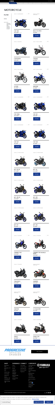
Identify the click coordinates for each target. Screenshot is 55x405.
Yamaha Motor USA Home (32, 366)
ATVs (5, 370)
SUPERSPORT (8, 23)
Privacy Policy (31, 377)
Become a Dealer (23, 370)
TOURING (8, 27)
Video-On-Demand (14, 371)
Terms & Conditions (32, 379)
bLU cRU (13, 366)
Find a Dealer (22, 365)
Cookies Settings (6, 402)
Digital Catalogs (7, 381)
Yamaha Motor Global (31, 369)
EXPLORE (17, 35)
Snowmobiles (6, 373)
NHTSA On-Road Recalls (31, 374)
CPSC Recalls (31, 375)
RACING (30, 3)
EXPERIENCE (26, 3)
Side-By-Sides (7, 372)
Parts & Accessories (6, 377)
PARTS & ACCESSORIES (37, 3)
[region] (27, 400)
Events (13, 365)
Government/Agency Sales (32, 371)
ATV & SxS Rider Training (15, 379)
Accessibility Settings (31, 386)
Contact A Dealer (23, 366)
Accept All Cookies (38, 402)
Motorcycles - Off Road (7, 369)
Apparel (5, 375)
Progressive (22, 371)
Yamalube (6, 379)
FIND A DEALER (44, 3)
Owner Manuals (23, 368)
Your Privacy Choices (31, 382)
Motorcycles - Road (6, 366)
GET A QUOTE (39, 351)
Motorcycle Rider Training (15, 376)
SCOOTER (8, 28)
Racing (13, 368)
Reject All (49, 402)
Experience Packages (14, 373)
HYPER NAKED (9, 24)
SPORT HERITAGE (8, 26)
